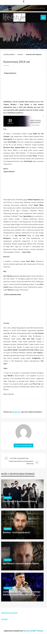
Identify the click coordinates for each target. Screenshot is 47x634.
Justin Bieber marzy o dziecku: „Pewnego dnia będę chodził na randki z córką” (21, 593)
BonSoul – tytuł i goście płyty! (16, 532)
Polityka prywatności (9, 613)
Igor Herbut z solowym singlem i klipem (21, 563)
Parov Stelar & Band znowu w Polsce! (20, 501)
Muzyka (20, 54)
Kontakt (4, 619)
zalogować (16, 412)
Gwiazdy (8, 588)
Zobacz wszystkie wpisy (23, 445)
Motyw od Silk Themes (33, 631)
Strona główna (8, 54)
